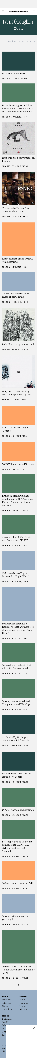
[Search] (3, 11)
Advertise (6, 1003)
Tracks (6, 79)
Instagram (7, 1019)
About (5, 996)
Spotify (5, 1022)
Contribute (7, 1009)
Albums (6, 166)
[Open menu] (34, 11)
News (22, 999)
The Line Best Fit (18, 11)
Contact (6, 1006)
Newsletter (7, 999)
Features (24, 1003)
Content (23, 996)
